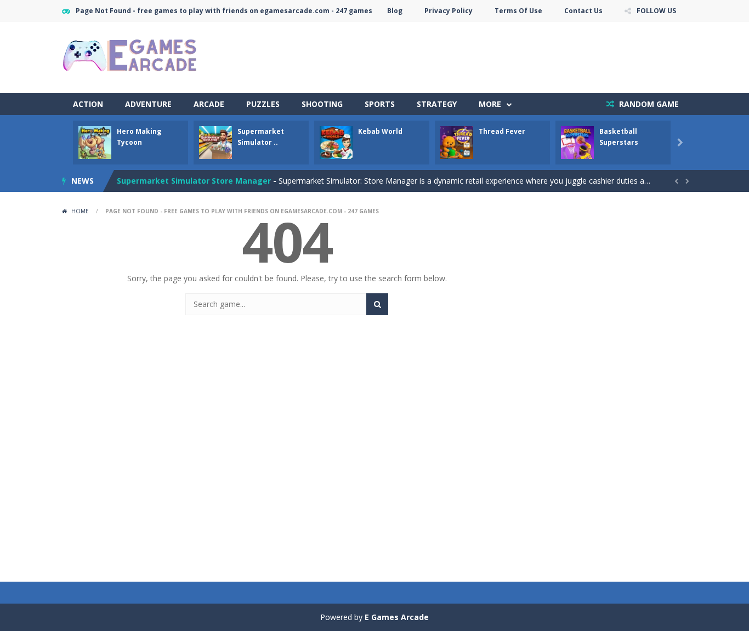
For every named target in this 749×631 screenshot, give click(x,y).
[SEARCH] (377, 304)
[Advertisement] (487, 54)
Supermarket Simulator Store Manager (194, 172)
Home (80, 211)
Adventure (148, 104)
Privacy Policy (448, 10)
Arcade (209, 104)
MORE (490, 104)
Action (88, 104)
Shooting (322, 104)
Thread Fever (502, 131)
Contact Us (583, 10)
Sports (380, 104)
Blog (394, 10)
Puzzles (263, 104)
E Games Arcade (397, 617)
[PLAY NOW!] (94, 142)
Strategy (437, 104)
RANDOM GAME (648, 104)
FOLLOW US (656, 10)
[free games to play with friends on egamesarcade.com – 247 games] (130, 57)
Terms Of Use (518, 10)
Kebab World (380, 131)
